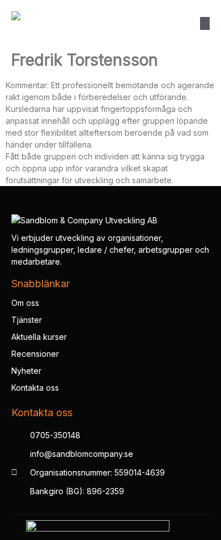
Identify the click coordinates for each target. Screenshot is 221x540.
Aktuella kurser (39, 337)
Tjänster (26, 320)
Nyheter (26, 370)
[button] (205, 23)
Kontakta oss (35, 387)
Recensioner (35, 353)
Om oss (25, 303)
